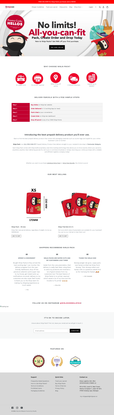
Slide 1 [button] (56, 296)
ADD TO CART (16, 236)
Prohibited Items (36, 388)
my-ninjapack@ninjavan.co (88, 396)
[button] (92, 7)
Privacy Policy (59, 388)
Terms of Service (60, 386)
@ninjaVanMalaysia (70, 303)
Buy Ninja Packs (60, 383)
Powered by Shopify (31, 411)
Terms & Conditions (37, 386)
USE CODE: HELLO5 (57, 47)
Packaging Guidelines (38, 391)
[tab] (56, 296)
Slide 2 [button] (58, 296)
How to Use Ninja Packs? (39, 383)
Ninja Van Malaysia (21, 411)
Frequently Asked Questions (40, 381)
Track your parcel (61, 381)
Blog (56, 391)
